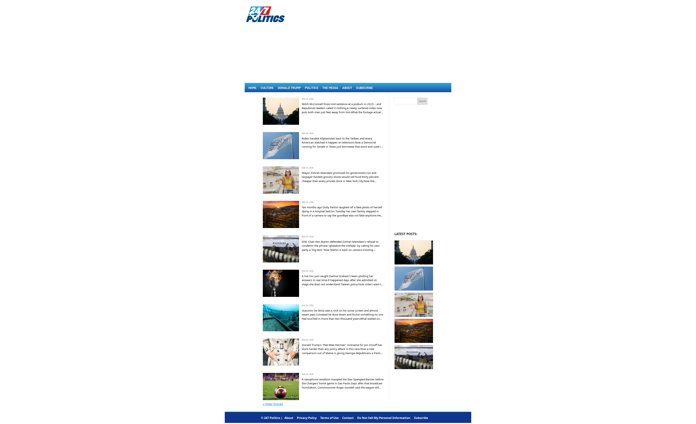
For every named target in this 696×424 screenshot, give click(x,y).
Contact (348, 418)
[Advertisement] (348, 55)
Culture (267, 88)
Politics (311, 88)
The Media (330, 88)
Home (252, 88)
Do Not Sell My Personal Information (383, 418)
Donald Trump (289, 88)
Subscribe (364, 88)
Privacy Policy (307, 418)
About (347, 88)
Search (422, 101)
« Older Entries (273, 404)
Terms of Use (329, 418)
